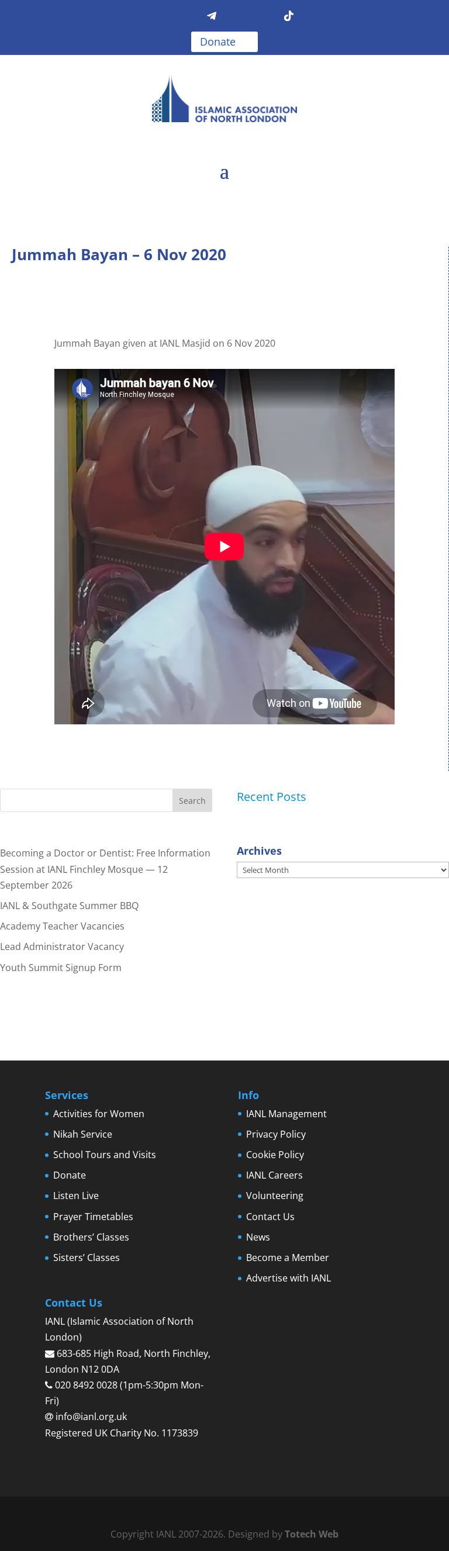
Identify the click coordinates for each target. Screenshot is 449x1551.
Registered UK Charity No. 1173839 (121, 1432)
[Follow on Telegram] (211, 16)
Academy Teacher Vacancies (62, 926)
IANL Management (286, 1113)
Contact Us (270, 1216)
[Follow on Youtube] (237, 16)
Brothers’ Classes (91, 1237)
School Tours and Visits (104, 1154)
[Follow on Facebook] (160, 16)
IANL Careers (274, 1175)
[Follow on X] (185, 16)
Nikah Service (82, 1134)
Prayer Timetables (93, 1216)
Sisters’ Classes (86, 1257)
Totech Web (312, 1534)
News (258, 1237)
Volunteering (274, 1195)
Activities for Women (98, 1113)
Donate (218, 41)
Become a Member (287, 1257)
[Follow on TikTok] (288, 16)
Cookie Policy (275, 1154)
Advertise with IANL (288, 1278)
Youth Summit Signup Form (61, 967)
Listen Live (76, 1195)
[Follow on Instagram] (263, 16)
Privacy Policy (276, 1134)
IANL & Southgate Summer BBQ (69, 905)
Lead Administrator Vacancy (62, 946)
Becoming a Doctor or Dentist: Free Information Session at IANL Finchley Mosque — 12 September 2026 (105, 869)
